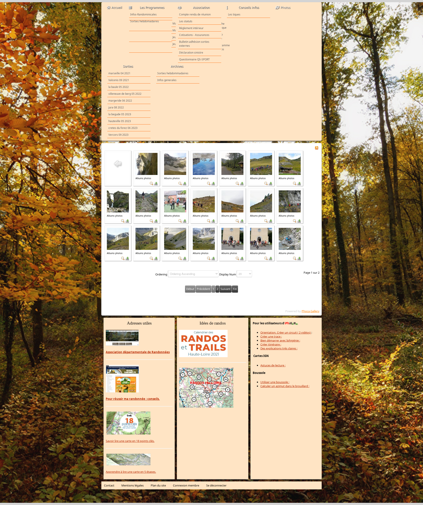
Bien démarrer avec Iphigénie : (280, 340)
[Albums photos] (146, 163)
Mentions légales (132, 485)
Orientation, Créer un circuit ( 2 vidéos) (285, 332)
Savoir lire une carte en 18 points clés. (130, 441)
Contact (109, 485)
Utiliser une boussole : (274, 382)
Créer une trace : (271, 336)
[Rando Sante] (150, 37)
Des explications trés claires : (278, 348)
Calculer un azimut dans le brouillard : (284, 386)
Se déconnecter (216, 485)
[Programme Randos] (150, 47)
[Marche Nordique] (150, 26)
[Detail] (151, 183)
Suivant (225, 289)
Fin (235, 289)
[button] (410, 492)
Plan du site (158, 485)
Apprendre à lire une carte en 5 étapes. (131, 472)
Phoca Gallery (310, 311)
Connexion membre (186, 485)
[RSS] (316, 147)
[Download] (156, 183)
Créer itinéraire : (270, 344)
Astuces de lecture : (273, 365)
